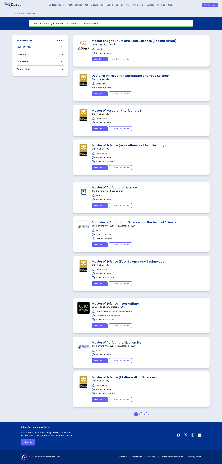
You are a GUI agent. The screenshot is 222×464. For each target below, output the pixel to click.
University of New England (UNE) (109, 306)
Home (17, 13)
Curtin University (100, 79)
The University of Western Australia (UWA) (114, 225)
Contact (123, 456)
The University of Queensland (107, 191)
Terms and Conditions (172, 456)
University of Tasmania (104, 44)
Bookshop (137, 456)
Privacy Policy (194, 456)
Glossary (151, 456)
